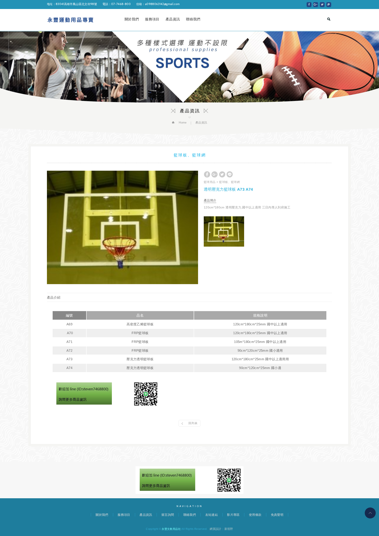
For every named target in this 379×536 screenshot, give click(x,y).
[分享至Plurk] (328, 4)
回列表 (193, 423)
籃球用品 (209, 182)
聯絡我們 (193, 19)
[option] (122, 227)
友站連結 (211, 514)
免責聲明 (277, 514)
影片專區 (233, 514)
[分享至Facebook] (309, 4)
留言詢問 (167, 514)
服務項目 (152, 19)
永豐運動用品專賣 (70, 20)
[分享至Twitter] (322, 4)
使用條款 (255, 514)
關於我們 (132, 19)
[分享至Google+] (315, 4)
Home (182, 122)
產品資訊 (173, 19)
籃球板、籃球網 (229, 182)
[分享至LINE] (229, 174)
